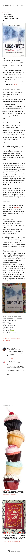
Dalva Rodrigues (11, 348)
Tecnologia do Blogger (15, 551)
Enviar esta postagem (15, 338)
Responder (10, 358)
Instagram (17, 207)
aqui (15, 84)
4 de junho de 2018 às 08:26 (14, 349)
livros (9, 340)
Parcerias (16, 5)
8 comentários (13, 494)
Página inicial (7, 5)
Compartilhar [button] (5, 338)
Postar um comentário (15, 541)
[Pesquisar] (25, 2)
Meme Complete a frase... (13, 492)
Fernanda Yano (11, 361)
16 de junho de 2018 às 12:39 (14, 362)
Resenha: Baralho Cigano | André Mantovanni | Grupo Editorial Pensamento (14, 537)
